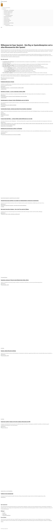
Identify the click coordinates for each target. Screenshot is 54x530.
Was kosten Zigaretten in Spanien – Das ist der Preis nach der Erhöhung (15, 209)
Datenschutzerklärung (6, 515)
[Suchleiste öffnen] (1, 2)
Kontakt (4, 512)
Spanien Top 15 (6, 17)
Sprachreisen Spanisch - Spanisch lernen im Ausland (10, 198)
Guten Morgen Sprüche (9, 15)
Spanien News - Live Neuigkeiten (6, 126)
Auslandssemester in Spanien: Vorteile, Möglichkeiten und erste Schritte (15, 100)
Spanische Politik (6, 21)
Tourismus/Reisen (4, 277)
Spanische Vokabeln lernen (8, 12)
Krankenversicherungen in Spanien (7, 81)
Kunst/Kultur (3, 106)
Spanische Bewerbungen (7, 16)
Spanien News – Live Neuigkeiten (9, 10)
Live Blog (2, 206)
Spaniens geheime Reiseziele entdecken (8, 350)
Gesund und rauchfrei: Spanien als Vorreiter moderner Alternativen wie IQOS (15, 421)
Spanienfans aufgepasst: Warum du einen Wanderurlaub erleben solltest (15, 280)
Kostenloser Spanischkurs (6, 7)
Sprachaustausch (6, 24)
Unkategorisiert (3, 79)
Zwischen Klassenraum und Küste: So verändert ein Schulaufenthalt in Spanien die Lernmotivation (20, 200)
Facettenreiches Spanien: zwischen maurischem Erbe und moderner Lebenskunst (16, 108)
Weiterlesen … (3, 86)
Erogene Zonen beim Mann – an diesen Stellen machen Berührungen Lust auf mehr (16, 118)
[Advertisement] (27, 35)
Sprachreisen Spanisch (7, 20)
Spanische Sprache (7, 19)
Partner (2, 116)
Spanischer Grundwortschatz (8, 11)
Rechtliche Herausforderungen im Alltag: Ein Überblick (11, 128)
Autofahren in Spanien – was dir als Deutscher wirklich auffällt (13, 91)
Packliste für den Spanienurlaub (7, 493)
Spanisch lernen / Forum (9, 25)
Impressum (4, 514)
